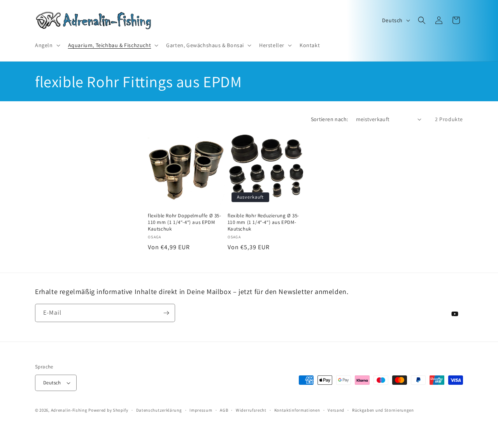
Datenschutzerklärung (159, 410)
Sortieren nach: (329, 119)
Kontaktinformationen (297, 410)
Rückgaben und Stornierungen (383, 410)
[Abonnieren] (166, 313)
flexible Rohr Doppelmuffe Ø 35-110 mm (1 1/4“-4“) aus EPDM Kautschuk (184, 222)
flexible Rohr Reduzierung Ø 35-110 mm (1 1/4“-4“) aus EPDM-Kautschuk (264, 222)
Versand (336, 410)
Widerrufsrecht (251, 410)
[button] (46, 45)
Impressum (200, 410)
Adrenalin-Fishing (69, 410)
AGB (224, 410)
